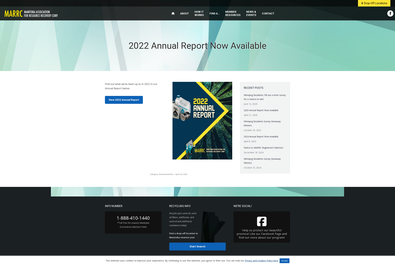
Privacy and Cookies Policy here (261, 260)
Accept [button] (284, 260)
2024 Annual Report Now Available (261, 136)
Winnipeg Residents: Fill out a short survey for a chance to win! (265, 97)
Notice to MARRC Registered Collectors (263, 147)
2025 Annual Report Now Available (261, 110)
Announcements (166, 174)
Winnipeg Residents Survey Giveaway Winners (262, 123)
